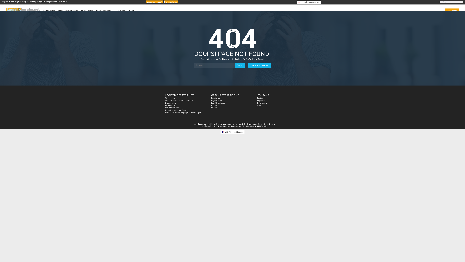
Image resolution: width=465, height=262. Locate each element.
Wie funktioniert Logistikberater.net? (179, 101)
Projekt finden (87, 10)
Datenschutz (262, 103)
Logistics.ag (215, 98)
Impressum (261, 101)
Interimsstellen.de (170, 2)
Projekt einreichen (103, 10)
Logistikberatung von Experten (177, 110)
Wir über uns (170, 98)
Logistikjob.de (216, 101)
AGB (259, 105)
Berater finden (49, 10)
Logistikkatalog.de (218, 103)
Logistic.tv (215, 105)
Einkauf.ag (215, 108)
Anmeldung (452, 10)
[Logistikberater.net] (23, 11)
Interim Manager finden (68, 10)
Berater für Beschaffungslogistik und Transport (183, 113)
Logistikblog (120, 10)
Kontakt (132, 10)
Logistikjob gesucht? (154, 2)
